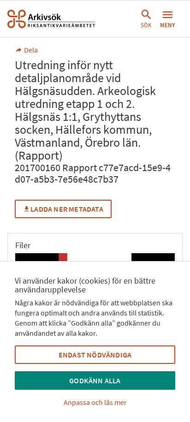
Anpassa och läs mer (95, 402)
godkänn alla (94, 380)
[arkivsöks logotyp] (51, 19)
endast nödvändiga (95, 354)
